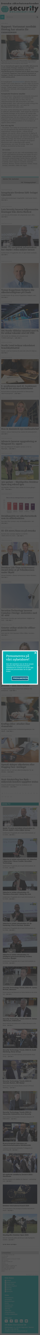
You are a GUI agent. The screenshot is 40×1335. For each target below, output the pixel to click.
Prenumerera (20, 678)
